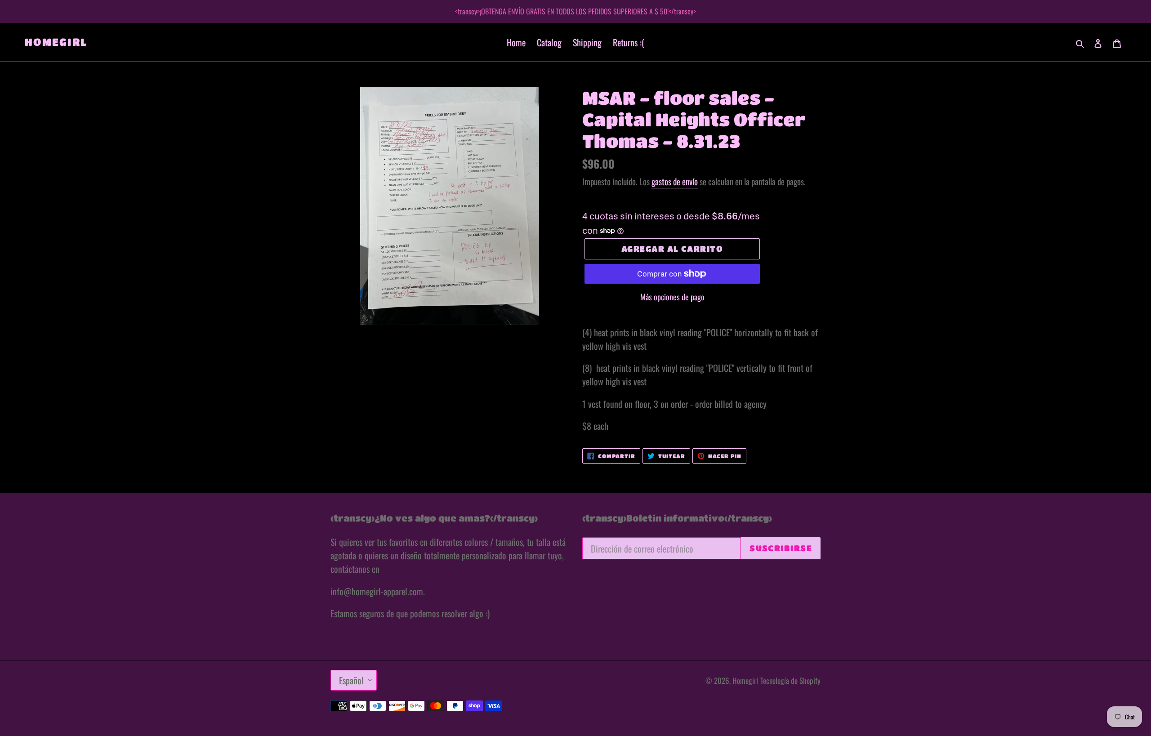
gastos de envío (674, 181)
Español (351, 680)
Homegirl (56, 42)
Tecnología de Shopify (790, 680)
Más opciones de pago (672, 297)
